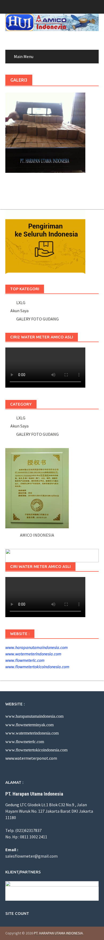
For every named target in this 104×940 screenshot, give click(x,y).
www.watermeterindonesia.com (33, 653)
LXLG (20, 302)
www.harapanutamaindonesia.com (36, 647)
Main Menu (23, 56)
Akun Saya (19, 310)
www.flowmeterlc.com (25, 660)
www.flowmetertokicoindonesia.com (37, 666)
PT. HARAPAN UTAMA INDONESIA (58, 933)
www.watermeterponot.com (31, 758)
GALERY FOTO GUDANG (37, 319)
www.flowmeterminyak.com (29, 725)
